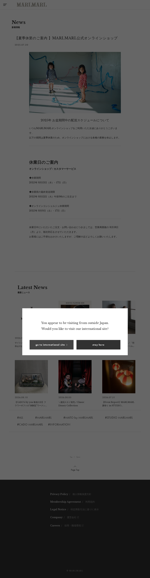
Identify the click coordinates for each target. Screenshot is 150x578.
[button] (52, 344)
